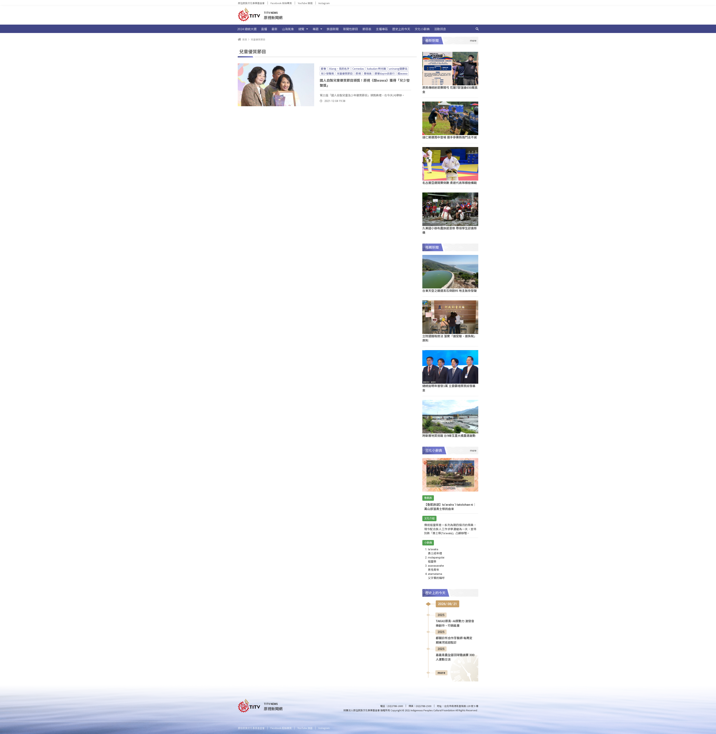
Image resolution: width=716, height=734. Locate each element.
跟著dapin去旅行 (385, 73)
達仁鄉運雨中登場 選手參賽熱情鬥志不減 (449, 137)
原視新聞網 (273, 17)
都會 (323, 68)
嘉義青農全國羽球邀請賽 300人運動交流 (455, 657)
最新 (274, 29)
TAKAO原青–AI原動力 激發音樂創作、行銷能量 (455, 623)
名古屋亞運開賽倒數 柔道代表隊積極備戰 (449, 182)
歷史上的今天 (401, 29)
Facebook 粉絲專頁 (281, 3)
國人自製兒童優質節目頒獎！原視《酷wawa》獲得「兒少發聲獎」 (365, 83)
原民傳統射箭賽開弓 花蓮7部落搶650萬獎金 (450, 89)
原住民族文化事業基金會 (251, 3)
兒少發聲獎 (327, 73)
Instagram (324, 3)
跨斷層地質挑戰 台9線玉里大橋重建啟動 (448, 435)
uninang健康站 (398, 68)
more (441, 673)
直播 (264, 29)
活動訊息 (440, 29)
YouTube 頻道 (305, 3)
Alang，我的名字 (339, 68)
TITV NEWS (271, 12)
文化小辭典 (422, 29)
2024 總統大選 (247, 29)
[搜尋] (477, 29)
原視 (358, 73)
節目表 (366, 29)
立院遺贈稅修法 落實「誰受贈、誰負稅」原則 (449, 338)
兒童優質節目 (345, 73)
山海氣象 (288, 29)
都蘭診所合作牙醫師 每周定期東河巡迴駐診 (454, 640)
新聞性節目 (350, 29)
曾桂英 (368, 73)
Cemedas (358, 68)
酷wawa (402, 73)
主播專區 (382, 29)
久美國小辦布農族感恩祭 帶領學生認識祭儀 (449, 230)
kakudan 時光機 (376, 68)
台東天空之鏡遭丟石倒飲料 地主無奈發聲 (449, 290)
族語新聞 (333, 29)
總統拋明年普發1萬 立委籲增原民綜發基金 (448, 387)
